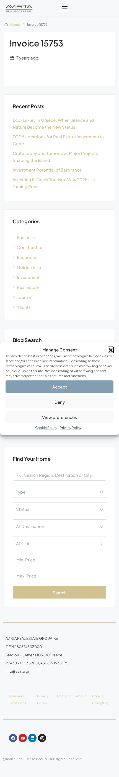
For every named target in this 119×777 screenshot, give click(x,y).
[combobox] (59, 491)
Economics (28, 257)
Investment (28, 277)
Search (60, 592)
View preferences (59, 416)
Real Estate (28, 287)
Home (15, 24)
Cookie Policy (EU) (100, 699)
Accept (59, 386)
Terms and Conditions (17, 699)
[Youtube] (23, 738)
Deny (60, 401)
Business (26, 237)
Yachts (24, 307)
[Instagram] (42, 738)
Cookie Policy (46, 428)
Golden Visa (29, 267)
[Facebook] (13, 738)
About (81, 696)
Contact (63, 696)
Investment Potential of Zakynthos (47, 169)
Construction (30, 247)
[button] (110, 349)
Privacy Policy (70, 428)
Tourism (25, 297)
